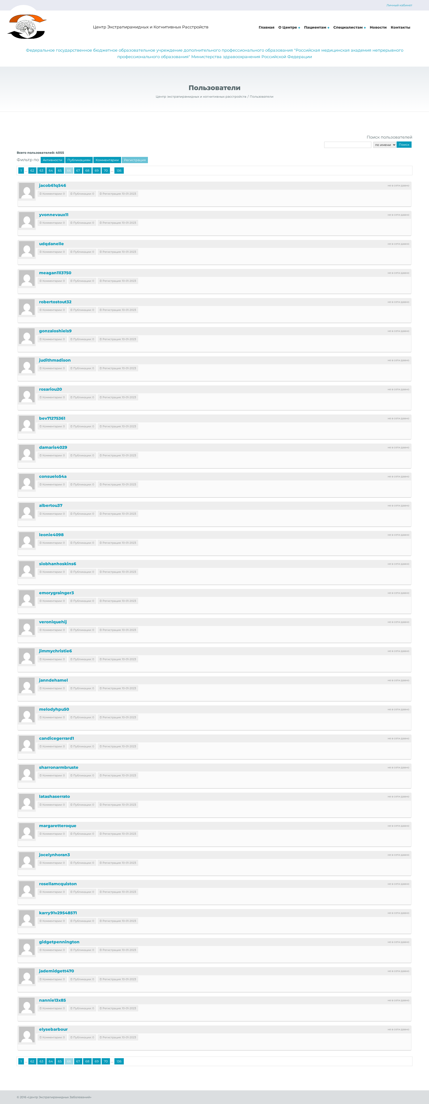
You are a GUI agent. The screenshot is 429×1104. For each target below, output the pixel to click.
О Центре (287, 27)
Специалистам (348, 27)
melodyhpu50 (54, 709)
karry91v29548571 (58, 912)
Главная (266, 27)
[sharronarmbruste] (27, 772)
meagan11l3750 (55, 272)
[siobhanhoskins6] (27, 569)
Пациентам (315, 27)
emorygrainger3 (56, 592)
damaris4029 (53, 447)
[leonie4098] (27, 540)
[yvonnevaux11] (27, 220)
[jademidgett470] (27, 976)
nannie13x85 (52, 1000)
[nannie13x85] (27, 1005)
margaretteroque (57, 825)
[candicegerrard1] (27, 743)
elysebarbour (53, 1029)
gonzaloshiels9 (55, 331)
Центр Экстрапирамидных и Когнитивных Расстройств (150, 27)
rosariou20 (50, 389)
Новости (378, 27)
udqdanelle (51, 243)
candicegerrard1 (56, 738)
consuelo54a (53, 476)
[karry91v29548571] (27, 918)
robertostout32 (55, 301)
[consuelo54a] (27, 481)
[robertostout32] (27, 307)
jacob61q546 (52, 185)
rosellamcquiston (58, 883)
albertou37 (50, 505)
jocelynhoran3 (54, 854)
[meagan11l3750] (27, 278)
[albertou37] (27, 510)
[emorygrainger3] (27, 598)
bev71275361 (52, 418)
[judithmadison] (27, 365)
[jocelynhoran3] (27, 860)
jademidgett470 (56, 971)
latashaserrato (54, 796)
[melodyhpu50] (27, 714)
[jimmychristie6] (27, 656)
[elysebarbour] (27, 1034)
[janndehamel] (27, 685)
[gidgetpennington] (27, 947)
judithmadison (55, 360)
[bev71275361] (27, 423)
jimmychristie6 (55, 651)
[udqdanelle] (27, 249)
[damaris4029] (27, 452)
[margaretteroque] (27, 831)
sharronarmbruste (58, 767)
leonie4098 (51, 534)
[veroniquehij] (27, 627)
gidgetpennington (59, 942)
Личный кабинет (399, 5)
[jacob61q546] (27, 190)
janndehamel (53, 680)
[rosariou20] (27, 394)
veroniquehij (53, 621)
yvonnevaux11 (53, 214)
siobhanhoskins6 (57, 563)
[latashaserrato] (27, 801)
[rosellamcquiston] (27, 889)
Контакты (400, 27)
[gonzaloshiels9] (27, 336)
